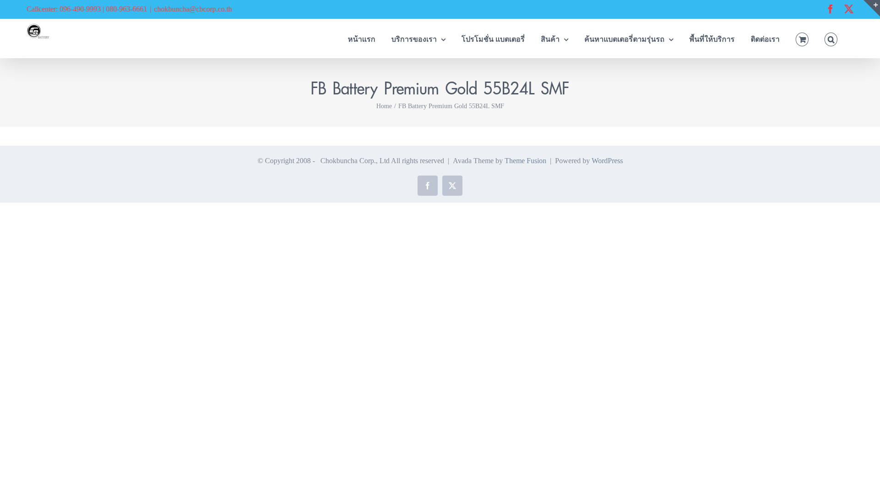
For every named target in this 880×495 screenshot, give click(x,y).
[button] (831, 38)
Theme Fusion (525, 161)
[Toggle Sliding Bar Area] (872, 8)
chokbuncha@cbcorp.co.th (193, 9)
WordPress (607, 161)
